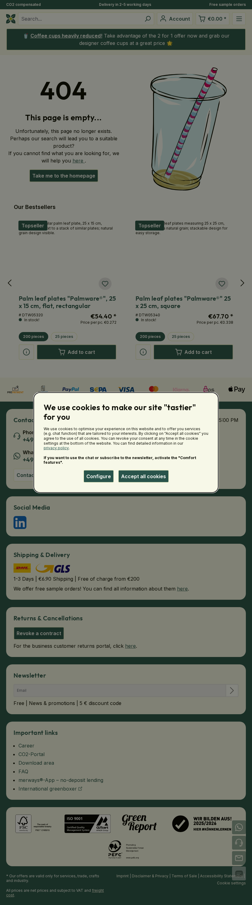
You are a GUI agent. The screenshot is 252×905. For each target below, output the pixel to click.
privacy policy (56, 448)
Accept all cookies (143, 476)
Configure (98, 476)
